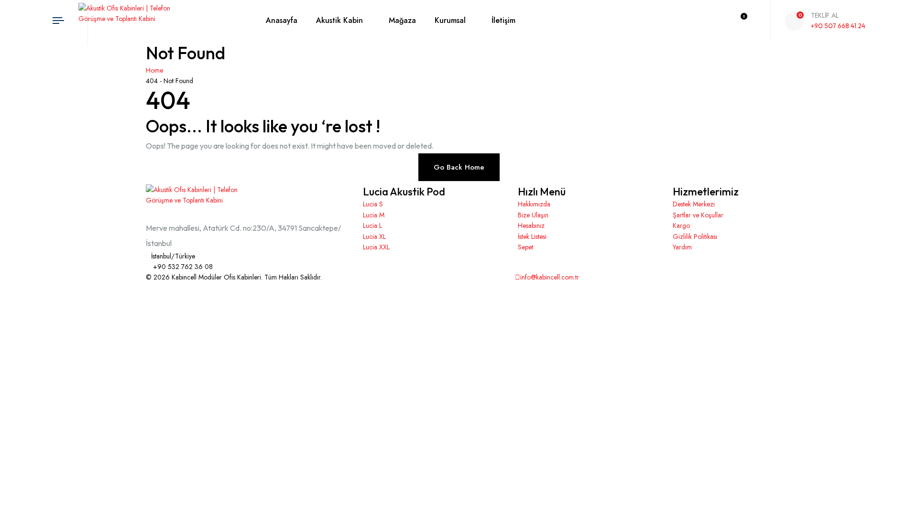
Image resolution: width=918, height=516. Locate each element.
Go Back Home (459, 167)
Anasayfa (281, 20)
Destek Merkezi (694, 204)
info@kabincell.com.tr (549, 277)
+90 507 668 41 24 (838, 26)
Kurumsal (450, 20)
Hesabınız (531, 225)
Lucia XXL (376, 247)
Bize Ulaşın (533, 215)
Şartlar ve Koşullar (698, 215)
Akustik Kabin (339, 20)
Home (156, 70)
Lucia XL (374, 236)
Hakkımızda (534, 204)
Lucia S (373, 204)
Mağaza (402, 20)
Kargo (681, 225)
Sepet (525, 247)
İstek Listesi (532, 236)
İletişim (503, 20)
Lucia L (372, 225)
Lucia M (373, 215)
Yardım (682, 247)
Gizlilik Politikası (695, 236)
